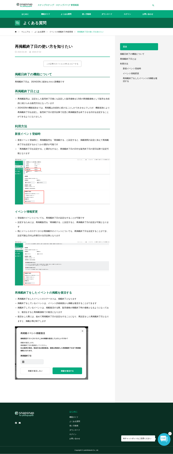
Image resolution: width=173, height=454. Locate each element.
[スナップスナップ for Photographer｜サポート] (24, 5)
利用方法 (124, 64)
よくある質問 (66, 14)
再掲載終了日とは (128, 59)
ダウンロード (107, 14)
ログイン (127, 14)
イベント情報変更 (131, 73)
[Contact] (20, 423)
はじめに (25, 14)
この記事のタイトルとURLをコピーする (62, 64)
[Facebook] (16, 423)
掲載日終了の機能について (132, 54)
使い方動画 (86, 14)
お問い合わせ (147, 14)
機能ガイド (45, 14)
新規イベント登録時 (132, 68)
